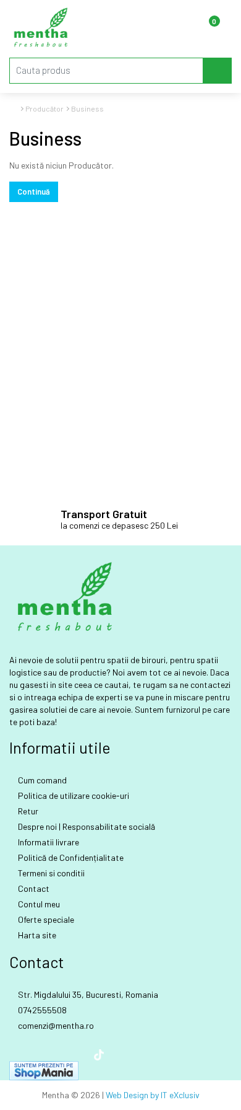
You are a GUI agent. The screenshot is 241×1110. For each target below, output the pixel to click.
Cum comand (41, 780)
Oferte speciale (45, 919)
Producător (44, 108)
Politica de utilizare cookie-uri (72, 795)
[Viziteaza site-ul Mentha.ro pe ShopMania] (43, 1069)
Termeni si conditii (50, 873)
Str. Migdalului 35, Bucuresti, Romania (87, 994)
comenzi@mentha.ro (55, 1025)
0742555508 (41, 1010)
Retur (27, 811)
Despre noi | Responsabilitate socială (85, 826)
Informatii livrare (47, 842)
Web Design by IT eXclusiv (153, 1095)
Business (87, 108)
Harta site (36, 935)
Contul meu (38, 904)
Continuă (33, 191)
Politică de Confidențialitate (70, 857)
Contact (32, 888)
